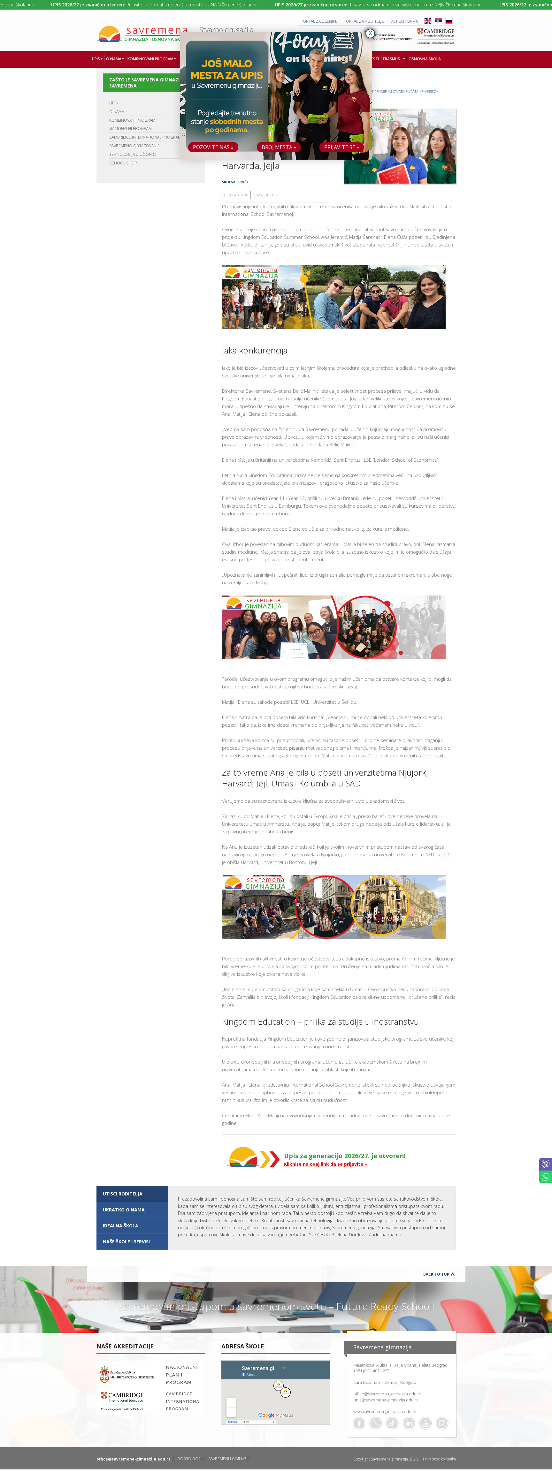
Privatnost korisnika (439, 1459)
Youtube (425, 1423)
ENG (428, 21)
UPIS (113, 103)
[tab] (132, 1194)
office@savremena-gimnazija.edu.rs (387, 1394)
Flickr (442, 1423)
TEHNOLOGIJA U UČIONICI (132, 154)
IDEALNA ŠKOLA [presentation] (120, 1226)
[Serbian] (438, 22)
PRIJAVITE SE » (341, 147)
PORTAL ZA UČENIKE (319, 21)
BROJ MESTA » (279, 147)
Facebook (359, 1423)
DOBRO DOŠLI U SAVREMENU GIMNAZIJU (214, 1458)
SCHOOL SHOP (123, 163)
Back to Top (436, 1274)
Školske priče (235, 181)
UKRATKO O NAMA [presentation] (124, 1210)
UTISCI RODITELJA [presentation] (122, 1194)
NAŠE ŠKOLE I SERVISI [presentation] (126, 1242)
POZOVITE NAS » (213, 147)
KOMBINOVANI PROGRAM (132, 120)
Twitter (375, 1423)
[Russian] (449, 22)
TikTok (392, 1423)
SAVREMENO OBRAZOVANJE (134, 145)
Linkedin (409, 1423)
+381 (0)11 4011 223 (371, 1371)
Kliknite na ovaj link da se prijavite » (325, 1164)
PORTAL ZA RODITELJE (364, 21)
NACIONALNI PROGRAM (130, 128)
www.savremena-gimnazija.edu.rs (384, 1411)
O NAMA (116, 111)
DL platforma (404, 21)
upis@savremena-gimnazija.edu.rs (385, 1400)
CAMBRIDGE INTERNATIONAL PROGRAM (145, 137)
